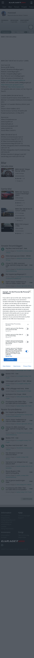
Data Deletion (7, 366)
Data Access (16, 366)
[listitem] (17, 324)
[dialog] (17, 329)
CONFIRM (10, 359)
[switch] (27, 329)
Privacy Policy (27, 366)
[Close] (30, 292)
